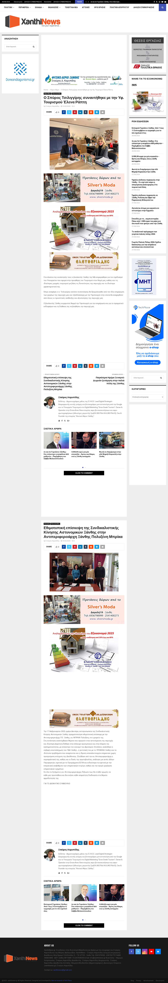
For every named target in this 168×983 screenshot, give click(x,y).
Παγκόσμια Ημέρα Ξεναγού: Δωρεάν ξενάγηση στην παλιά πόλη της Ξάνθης (108, 380)
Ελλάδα (38, 7)
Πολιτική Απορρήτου (119, 7)
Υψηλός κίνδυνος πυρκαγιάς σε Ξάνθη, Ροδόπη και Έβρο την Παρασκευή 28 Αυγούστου (145, 197)
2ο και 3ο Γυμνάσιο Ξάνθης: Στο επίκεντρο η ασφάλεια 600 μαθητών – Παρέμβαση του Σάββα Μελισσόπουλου (56, 455)
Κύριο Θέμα (47, 93)
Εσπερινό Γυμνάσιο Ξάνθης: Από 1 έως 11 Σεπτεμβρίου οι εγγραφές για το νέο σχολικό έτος (55, 907)
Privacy (138, 981)
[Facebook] (131, 951)
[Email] (158, 951)
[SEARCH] (33, 46)
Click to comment (84, 473)
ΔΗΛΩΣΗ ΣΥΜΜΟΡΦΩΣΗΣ (33, 2)
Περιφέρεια (24, 7)
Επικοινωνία (18, 2)
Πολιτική (8, 7)
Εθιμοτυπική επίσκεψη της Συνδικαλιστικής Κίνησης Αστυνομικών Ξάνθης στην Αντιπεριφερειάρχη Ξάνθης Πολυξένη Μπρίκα (58, 383)
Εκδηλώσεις (53, 7)
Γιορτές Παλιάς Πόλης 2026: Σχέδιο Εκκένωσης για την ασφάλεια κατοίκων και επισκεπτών (146, 244)
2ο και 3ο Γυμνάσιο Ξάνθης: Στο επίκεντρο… (106, 2)
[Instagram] (144, 951)
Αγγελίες (86, 7)
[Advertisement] (84, 55)
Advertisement (148, 981)
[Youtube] (151, 951)
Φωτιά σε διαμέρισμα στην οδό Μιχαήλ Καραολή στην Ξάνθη (110, 454)
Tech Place (68, 980)
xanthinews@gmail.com (62, 970)
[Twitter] (138, 951)
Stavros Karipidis (56, 980)
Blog (132, 981)
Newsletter (47, 2)
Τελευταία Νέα (71, 7)
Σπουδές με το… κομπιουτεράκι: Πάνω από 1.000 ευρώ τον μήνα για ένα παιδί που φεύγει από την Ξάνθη (147, 221)
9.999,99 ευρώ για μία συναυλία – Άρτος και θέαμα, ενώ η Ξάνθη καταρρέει (83, 454)
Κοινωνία (46, 523)
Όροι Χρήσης (99, 7)
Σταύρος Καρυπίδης (53, 106)
